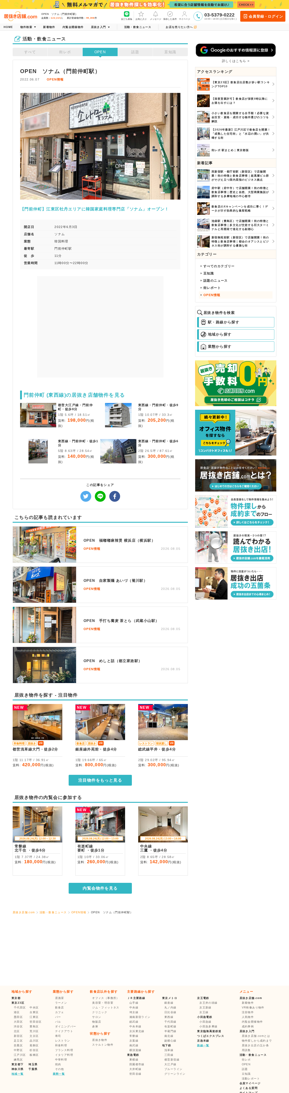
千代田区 (20, 1007)
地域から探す (219, 334)
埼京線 (133, 1012)
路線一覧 (203, 1045)
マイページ (184, 19)
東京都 (16, 998)
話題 (135, 52)
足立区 (18, 1040)
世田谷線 (135, 1073)
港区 (17, 1012)
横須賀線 (135, 1050)
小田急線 (205, 1021)
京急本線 (203, 1040)
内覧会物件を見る (100, 888)
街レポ (65, 52)
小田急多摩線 (208, 1026)
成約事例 (248, 1026)
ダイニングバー (65, 1026)
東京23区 (18, 1002)
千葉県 (32, 1069)
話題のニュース (215, 280)
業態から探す (219, 346)
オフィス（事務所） (105, 998)
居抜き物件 (99, 1040)
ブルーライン (173, 1069)
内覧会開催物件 (252, 1021)
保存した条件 (170, 19)
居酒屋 (59, 998)
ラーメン (61, 1002)
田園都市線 (136, 1064)
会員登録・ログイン (266, 16)
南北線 (168, 1036)
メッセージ (155, 19)
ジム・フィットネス (105, 1007)
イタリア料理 (64, 1054)
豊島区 (34, 1026)
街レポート (212, 288)
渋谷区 (18, 1026)
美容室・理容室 (102, 1002)
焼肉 (58, 1064)
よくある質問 (249, 1088)
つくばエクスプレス (210, 1036)
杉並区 (34, 1050)
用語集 (246, 1050)
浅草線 (168, 1050)
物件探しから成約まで (257, 1040)
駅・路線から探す (223, 322)
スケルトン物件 (102, 1044)
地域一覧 (18, 1073)
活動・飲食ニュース (53, 912)
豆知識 (170, 52)
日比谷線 (170, 1012)
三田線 (168, 1054)
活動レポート (251, 1078)
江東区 (34, 1017)
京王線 (203, 1012)
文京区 (34, 1036)
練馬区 (18, 1059)
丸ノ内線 (170, 1007)
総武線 (133, 1021)
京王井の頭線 (208, 1002)
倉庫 (95, 1026)
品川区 (34, 1040)
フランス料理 (64, 1050)
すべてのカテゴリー (219, 266)
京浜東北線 (136, 1031)
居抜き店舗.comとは (256, 1036)
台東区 (34, 1012)
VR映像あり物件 (253, 1007)
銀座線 (168, 1002)
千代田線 (170, 1021)
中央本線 (135, 1026)
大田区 (18, 1021)
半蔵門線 (170, 1031)
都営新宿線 (171, 1059)
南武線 (133, 1045)
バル (58, 1021)
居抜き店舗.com (24, 912)
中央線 (133, 1007)
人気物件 (248, 1017)
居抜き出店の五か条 (255, 1045)
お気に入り (141, 19)
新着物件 (248, 1002)
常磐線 (133, 1036)
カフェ (59, 1012)
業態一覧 (59, 1073)
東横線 (133, 1059)
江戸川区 (20, 1054)
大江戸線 (170, 1064)
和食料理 (61, 1045)
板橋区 (34, 1054)
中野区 (18, 1050)
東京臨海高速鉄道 (209, 1031)
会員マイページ (250, 1083)
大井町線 (135, 1069)
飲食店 (59, 1007)
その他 (59, 1069)
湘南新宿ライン (140, 1017)
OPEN (100, 52)
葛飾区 (34, 1045)
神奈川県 (18, 1069)
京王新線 (205, 1007)
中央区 (34, 1007)
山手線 (133, 1002)
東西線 (168, 1017)
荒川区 (34, 1031)
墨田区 (18, 1017)
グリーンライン (175, 1073)
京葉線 (133, 1040)
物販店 (96, 1021)
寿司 (58, 1036)
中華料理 (61, 1059)
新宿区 (18, 1036)
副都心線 (170, 1040)
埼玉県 (32, 1064)
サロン (96, 1017)
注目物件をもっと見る (100, 780)
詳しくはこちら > (236, 61)
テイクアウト (64, 1031)
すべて (30, 52)
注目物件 (248, 1012)
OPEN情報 (55, 79)
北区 (17, 1031)
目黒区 (18, 1045)
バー (58, 1017)
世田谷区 (36, 1021)
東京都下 (18, 1064)
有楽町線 (170, 1026)
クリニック (99, 1012)
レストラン (62, 1040)
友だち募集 (126, 19)
